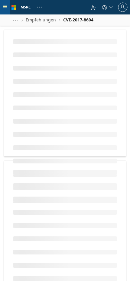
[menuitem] (94, 7)
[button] (15, 20)
